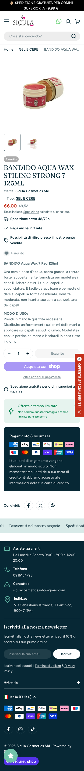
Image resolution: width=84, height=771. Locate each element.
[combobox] (42, 36)
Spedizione (31, 212)
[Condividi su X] (40, 505)
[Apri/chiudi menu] (6, 21)
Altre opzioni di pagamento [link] (42, 377)
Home (8, 49)
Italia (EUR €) (20, 697)
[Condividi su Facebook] (28, 505)
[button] (79, 385)
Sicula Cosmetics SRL (32, 191)
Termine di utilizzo (48, 666)
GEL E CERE (28, 49)
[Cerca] (74, 36)
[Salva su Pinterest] (52, 505)
